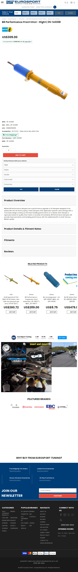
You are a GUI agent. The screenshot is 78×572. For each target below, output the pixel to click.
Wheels (4, 531)
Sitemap (42, 538)
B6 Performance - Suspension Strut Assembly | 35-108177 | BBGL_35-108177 (31, 300)
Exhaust (13, 520)
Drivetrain (13, 518)
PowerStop (24, 514)
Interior (13, 523)
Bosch (23, 526)
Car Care (5, 518)
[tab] (39, 200)
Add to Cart (12, 312)
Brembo (31, 511)
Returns (43, 519)
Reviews (42, 517)
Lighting (5, 526)
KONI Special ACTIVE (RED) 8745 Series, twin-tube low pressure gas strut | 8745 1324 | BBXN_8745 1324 (11, 300)
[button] (71, 3)
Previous (10, 405)
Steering (5, 528)
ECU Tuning (43, 530)
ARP (30, 526)
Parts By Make (44, 524)
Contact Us (44, 540)
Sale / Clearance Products (5, 513)
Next (67, 405)
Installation (44, 527)
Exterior (5, 523)
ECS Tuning (24, 523)
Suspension (14, 528)
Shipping (42, 522)
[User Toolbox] (67, 2)
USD (65, 542)
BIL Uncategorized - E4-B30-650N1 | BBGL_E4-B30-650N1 (51, 299)
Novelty (13, 526)
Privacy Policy (45, 535)
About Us (43, 511)
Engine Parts (6, 520)
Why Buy (43, 514)
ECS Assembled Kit (24, 518)
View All (23, 528)
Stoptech (32, 517)
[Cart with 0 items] (74, 2)
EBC (30, 514)
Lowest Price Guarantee (44, 7)
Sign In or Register (46, 543)
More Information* (42, 471)
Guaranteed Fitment (28, 7)
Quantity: (5, 146)
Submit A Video (44, 532)
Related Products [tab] (37, 264)
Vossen (31, 523)
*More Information (15, 471)
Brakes (12, 511)
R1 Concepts (25, 511)
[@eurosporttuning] (14, 338)
